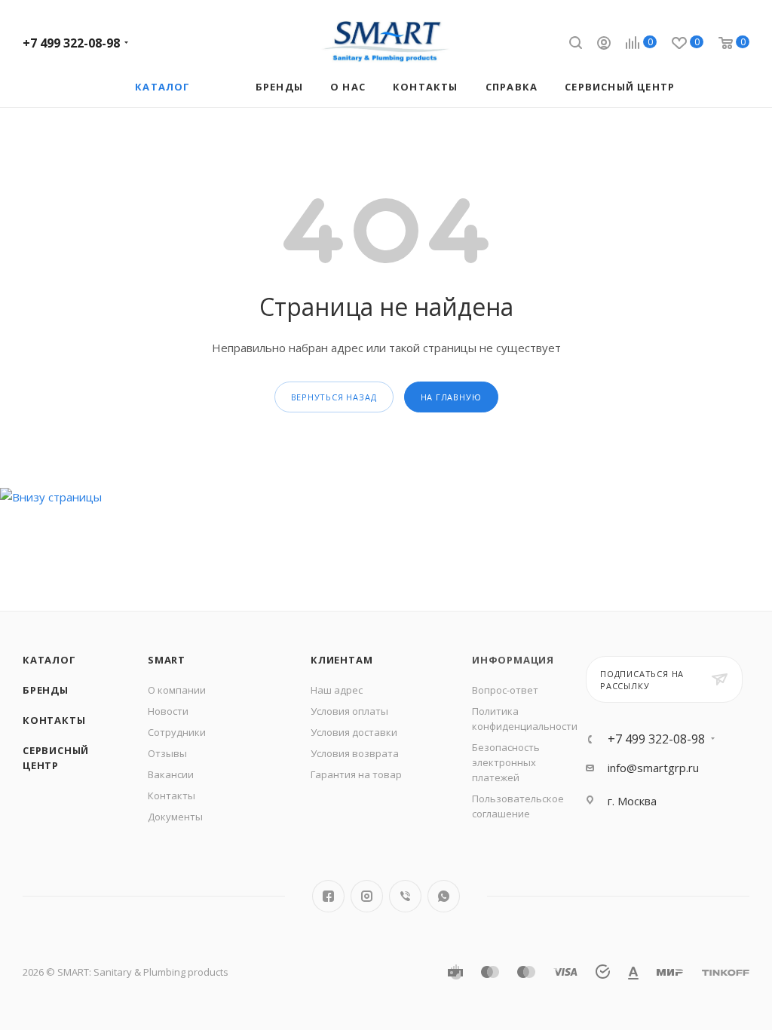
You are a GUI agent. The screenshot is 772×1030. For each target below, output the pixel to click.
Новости (168, 711)
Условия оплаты (349, 711)
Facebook (328, 896)
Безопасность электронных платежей (506, 762)
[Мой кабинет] (604, 44)
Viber (405, 896)
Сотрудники (177, 732)
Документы (175, 816)
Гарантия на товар (356, 774)
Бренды (46, 690)
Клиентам (341, 660)
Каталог (49, 660)
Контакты (54, 720)
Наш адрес (337, 690)
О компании (177, 690)
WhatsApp (443, 896)
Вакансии (171, 774)
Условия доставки (354, 732)
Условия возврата (355, 753)
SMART (166, 660)
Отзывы (167, 753)
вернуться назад (334, 397)
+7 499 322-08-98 (71, 43)
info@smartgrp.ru (653, 767)
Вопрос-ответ (505, 690)
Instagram (367, 896)
